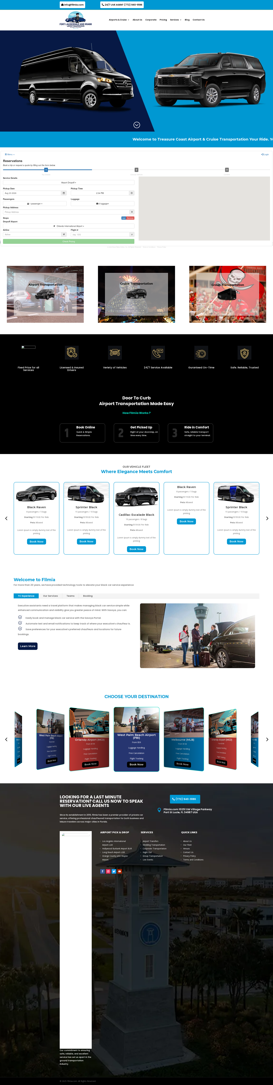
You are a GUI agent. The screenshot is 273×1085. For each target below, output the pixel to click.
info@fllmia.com (74, 4)
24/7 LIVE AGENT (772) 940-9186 (123, 4)
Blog (187, 20)
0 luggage (103, 203)
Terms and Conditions (193, 859)
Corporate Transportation (155, 848)
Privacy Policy (161, 247)
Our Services (50, 596)
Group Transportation (153, 856)
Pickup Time (77, 188)
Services (174, 20)
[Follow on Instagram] (108, 871)
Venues (186, 848)
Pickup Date (9, 188)
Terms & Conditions (149, 247)
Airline (6, 229)
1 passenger (35, 203)
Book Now (37, 541)
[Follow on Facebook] (102, 871)
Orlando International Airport (69, 226)
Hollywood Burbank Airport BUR (117, 848)
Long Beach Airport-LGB (113, 852)
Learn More (27, 646)
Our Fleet (187, 844)
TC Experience (26, 596)
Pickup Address (10, 207)
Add (123, 218)
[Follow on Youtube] (119, 871)
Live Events (148, 859)
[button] (6, 518)
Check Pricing (69, 241)
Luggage (75, 199)
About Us (137, 20)
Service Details (10, 178)
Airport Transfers (150, 841)
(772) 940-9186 (186, 799)
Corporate (151, 20)
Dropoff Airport (10, 221)
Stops (6, 217)
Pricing (163, 20)
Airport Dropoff (68, 182)
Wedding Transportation (154, 844)
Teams (71, 596)
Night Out (147, 852)
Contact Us (199, 20)
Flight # (74, 229)
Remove (130, 218)
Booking (88, 596)
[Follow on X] (114, 871)
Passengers (8, 199)
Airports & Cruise (118, 20)
